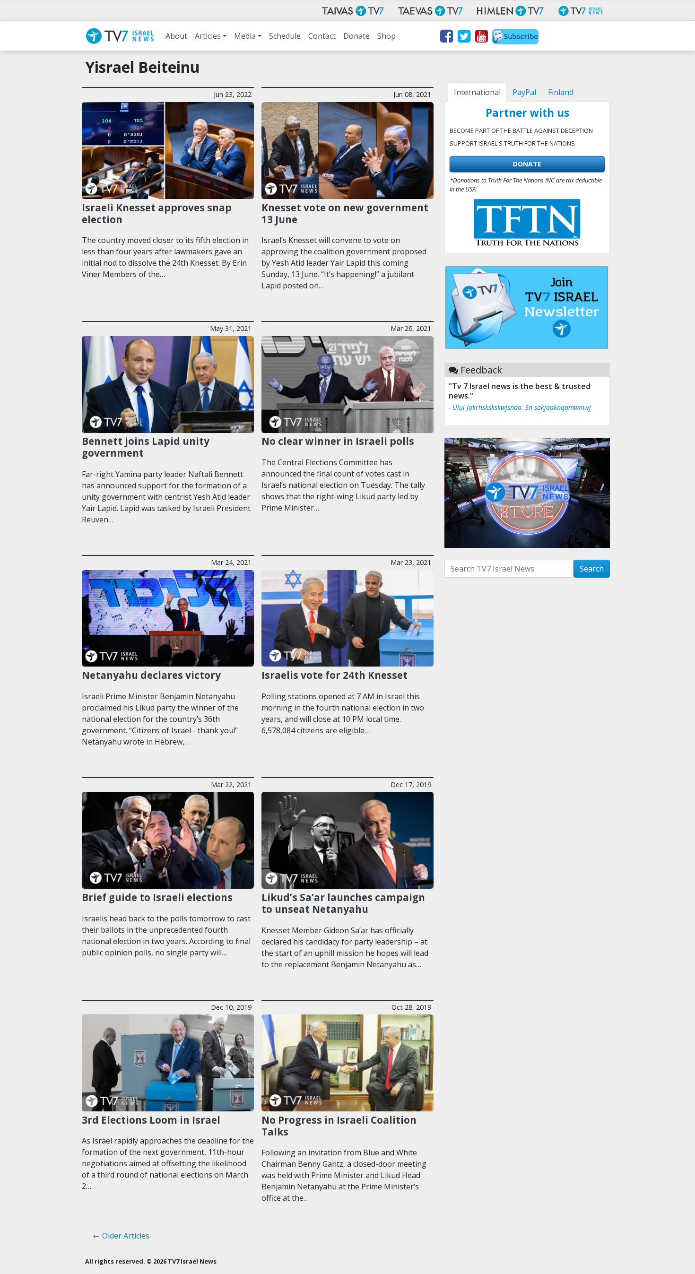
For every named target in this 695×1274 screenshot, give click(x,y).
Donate (356, 36)
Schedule (285, 36)
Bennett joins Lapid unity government (145, 446)
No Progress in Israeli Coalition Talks (339, 1125)
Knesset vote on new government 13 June (344, 213)
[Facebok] (446, 38)
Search (592, 568)
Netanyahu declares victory (151, 675)
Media (245, 36)
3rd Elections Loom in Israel (151, 1120)
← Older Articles (121, 1236)
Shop (386, 36)
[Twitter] (463, 38)
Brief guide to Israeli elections (157, 897)
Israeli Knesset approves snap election (157, 213)
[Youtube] (481, 38)
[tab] (477, 92)
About (176, 36)
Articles (208, 36)
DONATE (527, 163)
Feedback (481, 370)
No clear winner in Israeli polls (337, 441)
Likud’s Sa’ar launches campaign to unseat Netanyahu (343, 903)
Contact (322, 36)
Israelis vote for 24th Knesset (334, 675)
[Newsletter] (515, 38)
